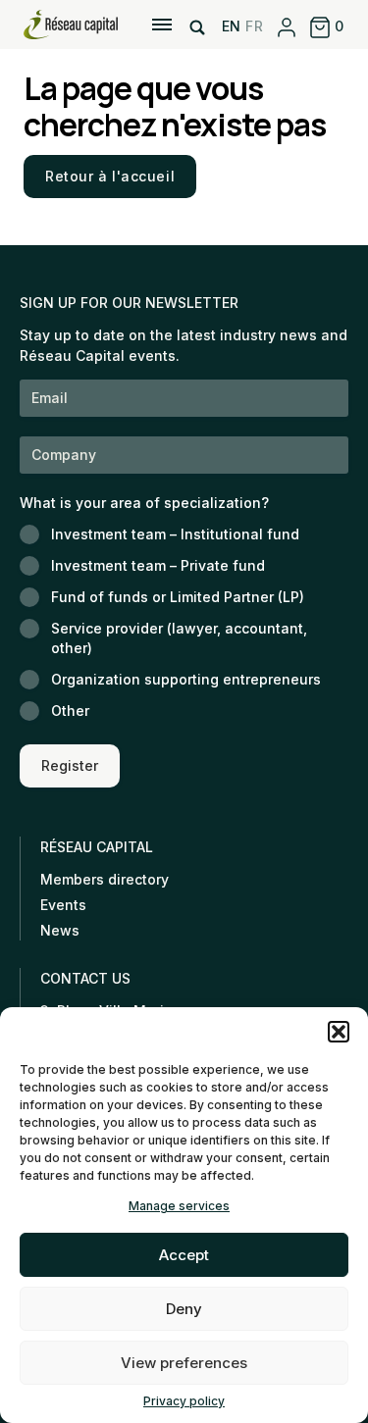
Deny (184, 1308)
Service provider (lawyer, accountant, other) (179, 638)
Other (70, 710)
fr (254, 26)
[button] (338, 1032)
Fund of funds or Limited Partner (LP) (177, 596)
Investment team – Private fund (158, 565)
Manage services (179, 1205)
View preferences (184, 1362)
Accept (184, 1254)
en (231, 26)
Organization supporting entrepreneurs (186, 679)
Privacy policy (184, 1401)
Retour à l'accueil (110, 176)
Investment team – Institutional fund (175, 534)
